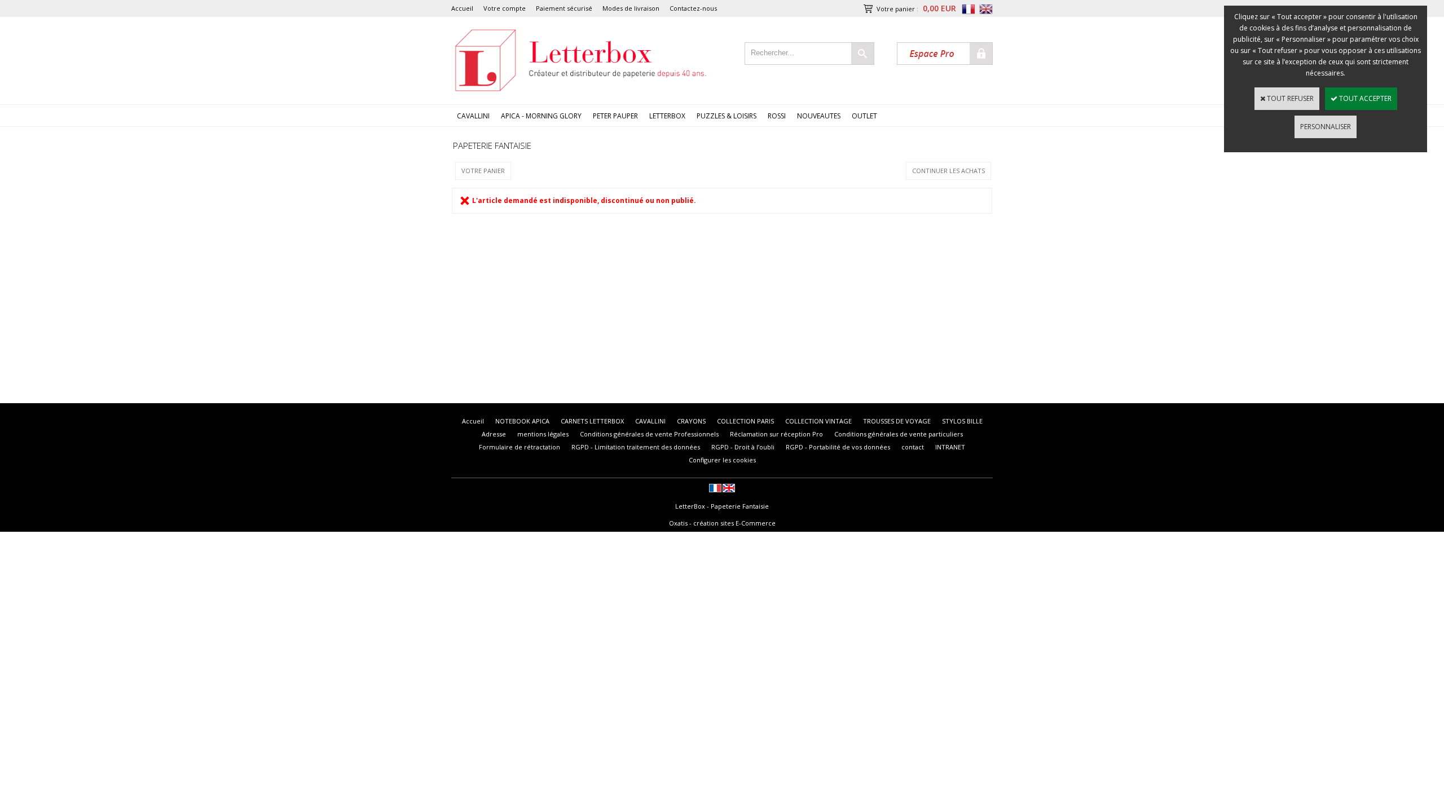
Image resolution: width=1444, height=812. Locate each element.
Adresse (494, 434)
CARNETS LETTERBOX (592, 421)
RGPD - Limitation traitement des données (635, 447)
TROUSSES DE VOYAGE (897, 421)
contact (912, 447)
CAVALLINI (473, 116)
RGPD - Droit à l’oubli (742, 447)
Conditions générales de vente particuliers (898, 434)
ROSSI (777, 116)
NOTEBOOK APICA (522, 421)
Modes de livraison (630, 8)
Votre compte (504, 8)
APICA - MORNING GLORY (541, 116)
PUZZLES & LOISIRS (726, 116)
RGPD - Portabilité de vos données (838, 447)
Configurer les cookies (722, 460)
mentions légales (543, 434)
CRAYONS (691, 421)
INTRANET (950, 447)
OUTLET (864, 116)
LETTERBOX (667, 116)
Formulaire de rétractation (519, 447)
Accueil (462, 8)
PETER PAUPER (615, 116)
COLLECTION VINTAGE (818, 421)
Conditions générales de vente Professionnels (649, 434)
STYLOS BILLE (962, 421)
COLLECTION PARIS (745, 421)
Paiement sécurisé (564, 8)
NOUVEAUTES (818, 116)
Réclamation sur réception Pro (776, 434)
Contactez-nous (693, 8)
